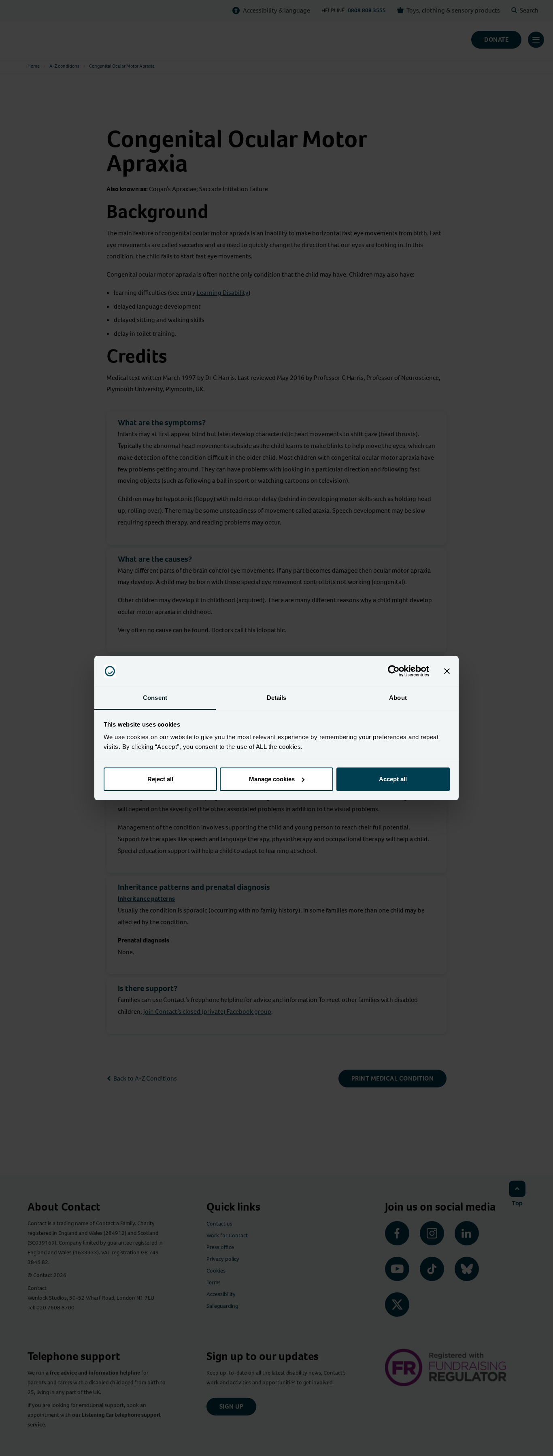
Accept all (393, 779)
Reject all (160, 779)
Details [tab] (277, 697)
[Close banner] (447, 671)
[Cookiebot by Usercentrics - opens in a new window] (393, 671)
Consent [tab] (155, 697)
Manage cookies (272, 779)
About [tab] (398, 697)
